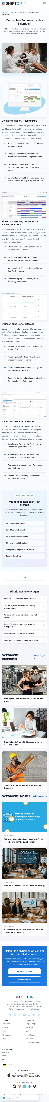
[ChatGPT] (14, 1086)
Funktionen (6, 1024)
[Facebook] (10, 1015)
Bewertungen (30, 1035)
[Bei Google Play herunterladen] (33, 1075)
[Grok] (34, 1086)
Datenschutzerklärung (11, 1095)
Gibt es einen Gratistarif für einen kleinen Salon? (21, 641)
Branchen (14, 12)
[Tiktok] (34, 1015)
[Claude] (19, 1086)
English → (11, 1098)
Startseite (5, 12)
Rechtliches (6, 1059)
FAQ (27, 1031)
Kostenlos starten (24, 971)
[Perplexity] (24, 1086)
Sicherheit (29, 1039)
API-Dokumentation (32, 1042)
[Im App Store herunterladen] (15, 1075)
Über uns (5, 1052)
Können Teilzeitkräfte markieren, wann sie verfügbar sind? (19, 625)
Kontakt (4, 1056)
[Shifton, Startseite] (24, 997)
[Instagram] (15, 1015)
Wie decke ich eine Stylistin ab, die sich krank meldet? (20, 616)
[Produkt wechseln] (25, 3)
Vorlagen (5, 1039)
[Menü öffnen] (44, 3)
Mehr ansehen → (40, 796)
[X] (20, 1015)
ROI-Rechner (6, 1035)
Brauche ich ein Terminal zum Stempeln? (19, 634)
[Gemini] (29, 1086)
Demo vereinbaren (24, 979)
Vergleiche (29, 1027)
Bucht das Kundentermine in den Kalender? (20, 599)
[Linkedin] (24, 1015)
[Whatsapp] (29, 1015)
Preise (4, 1031)
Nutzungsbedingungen (27, 1095)
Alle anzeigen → (39, 656)
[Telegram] (39, 1015)
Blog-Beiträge (30, 1024)
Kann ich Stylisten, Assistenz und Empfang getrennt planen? (19, 607)
